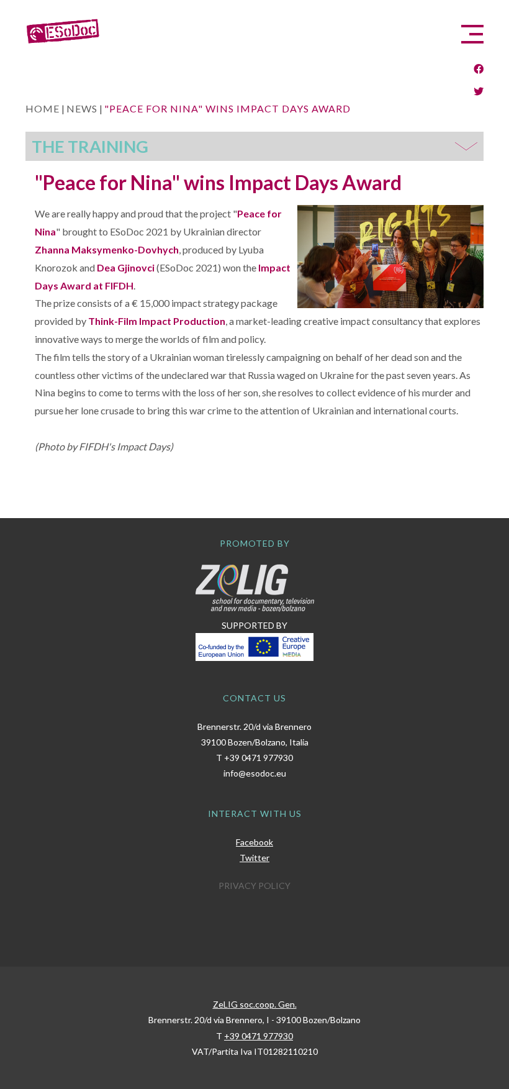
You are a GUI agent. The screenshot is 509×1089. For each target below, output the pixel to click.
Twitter (254, 857)
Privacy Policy (254, 885)
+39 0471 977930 (258, 757)
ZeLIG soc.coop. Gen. (255, 1004)
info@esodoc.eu (254, 773)
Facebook (254, 842)
